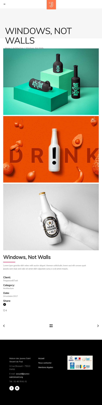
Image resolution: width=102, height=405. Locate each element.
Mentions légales (45, 367)
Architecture (18, 48)
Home (7, 48)
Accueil (41, 358)
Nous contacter (44, 363)
